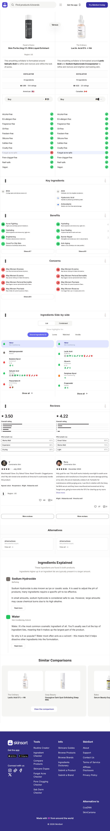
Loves (54, 335)
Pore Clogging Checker (41, 783)
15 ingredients (81, 80)
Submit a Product (67, 770)
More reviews (28, 516)
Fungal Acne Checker (40, 775)
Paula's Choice (28, 45)
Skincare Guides (66, 747)
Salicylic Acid (10, 64)
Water (16, 616)
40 (44, 500)
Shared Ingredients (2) (38, 335)
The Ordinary (81, 45)
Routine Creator (41, 747)
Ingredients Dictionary (63, 764)
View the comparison (44, 709)
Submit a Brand (66, 775)
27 (99, 507)
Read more (18, 608)
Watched (66, 335)
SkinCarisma (89, 812)
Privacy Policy (90, 775)
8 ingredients (29, 80)
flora (66, 462)
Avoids (77, 335)
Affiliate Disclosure (88, 769)
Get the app (72, 5)
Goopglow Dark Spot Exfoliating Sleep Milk (61, 698)
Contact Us (88, 757)
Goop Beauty (50, 695)
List (46, 323)
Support (87, 752)
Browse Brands (65, 757)
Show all (26, 393)
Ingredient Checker (39, 754)
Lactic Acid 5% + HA (81, 48)
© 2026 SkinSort (55, 824)
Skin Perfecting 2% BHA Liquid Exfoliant (28, 48)
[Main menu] (60, 4)
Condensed (63, 323)
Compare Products (38, 762)
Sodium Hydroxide (24, 578)
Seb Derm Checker (39, 791)
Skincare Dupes (41, 768)
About (86, 747)
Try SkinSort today (97, 5)
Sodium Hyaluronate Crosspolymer (82, 64)
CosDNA (87, 807)
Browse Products (66, 752)
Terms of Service (91, 762)
